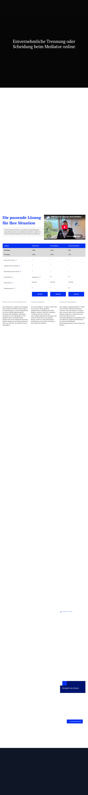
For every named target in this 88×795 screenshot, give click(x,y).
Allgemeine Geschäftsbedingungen (54, 764)
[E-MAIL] (33, 714)
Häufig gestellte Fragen (51, 771)
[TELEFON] (33, 721)
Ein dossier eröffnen (75, 721)
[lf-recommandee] (71, 782)
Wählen (39, 294)
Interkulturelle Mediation (30, 771)
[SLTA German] (80, 781)
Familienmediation (28, 764)
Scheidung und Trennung (44, 688)
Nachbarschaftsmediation (30, 767)
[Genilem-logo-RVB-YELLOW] (75, 788)
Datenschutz (49, 767)
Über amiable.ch (11, 688)
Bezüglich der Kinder (70, 688)
